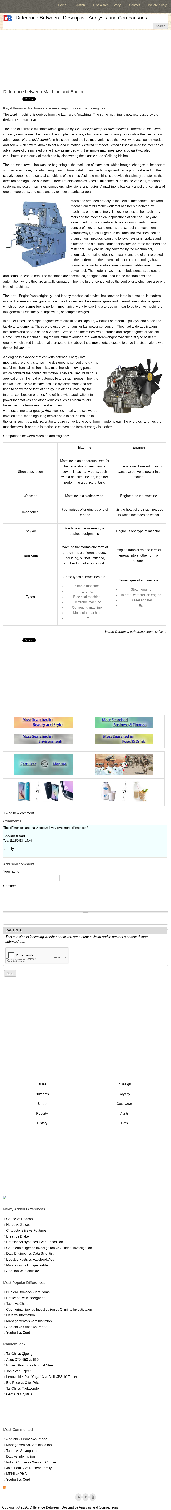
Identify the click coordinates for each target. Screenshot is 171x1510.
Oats (124, 1123)
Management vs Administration (29, 1321)
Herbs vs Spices (18, 1224)
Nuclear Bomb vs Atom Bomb (28, 1292)
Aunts (124, 1113)
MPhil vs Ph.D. (17, 1474)
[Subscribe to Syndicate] (4, 1488)
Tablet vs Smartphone (22, 1451)
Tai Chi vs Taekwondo (22, 1388)
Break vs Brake (17, 1236)
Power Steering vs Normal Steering (32, 1365)
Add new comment (20, 813)
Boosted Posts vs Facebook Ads (30, 1259)
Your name (11, 871)
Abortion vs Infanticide (22, 1271)
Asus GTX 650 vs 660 (22, 1359)
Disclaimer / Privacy (107, 5)
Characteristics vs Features (26, 1230)
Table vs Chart (17, 1303)
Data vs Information (20, 1315)
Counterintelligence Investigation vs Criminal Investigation (49, 1248)
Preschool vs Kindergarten (25, 1298)
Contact (134, 5)
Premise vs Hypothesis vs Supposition (34, 1242)
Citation (80, 5)
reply (10, 849)
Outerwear (124, 1103)
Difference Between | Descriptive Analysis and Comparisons (81, 18)
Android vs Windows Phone (26, 1327)
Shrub (42, 1103)
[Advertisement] (85, 59)
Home (62, 5)
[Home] (7, 18)
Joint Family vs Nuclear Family (29, 1468)
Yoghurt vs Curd (18, 1332)
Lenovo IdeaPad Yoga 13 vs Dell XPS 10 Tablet (41, 1377)
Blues (42, 1084)
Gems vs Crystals (19, 1394)
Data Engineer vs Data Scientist (29, 1253)
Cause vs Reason (19, 1219)
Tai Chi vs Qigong (19, 1354)
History (42, 1123)
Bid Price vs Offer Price (23, 1382)
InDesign (124, 1084)
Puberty (42, 1113)
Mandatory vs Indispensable (27, 1265)
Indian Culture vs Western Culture (31, 1462)
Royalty (124, 1094)
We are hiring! (157, 5)
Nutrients (42, 1094)
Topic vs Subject (18, 1371)
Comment (11, 886)
